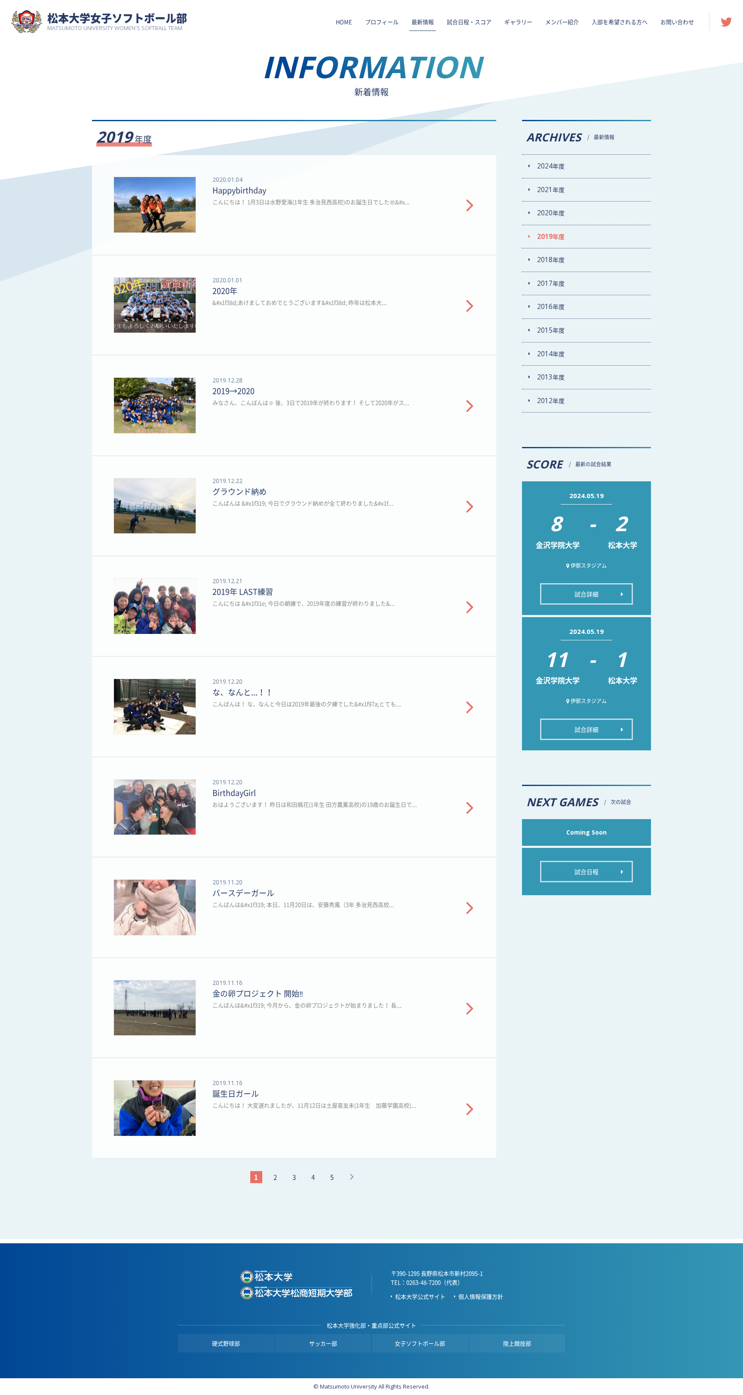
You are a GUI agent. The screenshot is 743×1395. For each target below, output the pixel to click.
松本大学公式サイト (420, 1296)
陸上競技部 (517, 1343)
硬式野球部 (226, 1343)
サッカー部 (323, 1343)
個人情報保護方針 (480, 1296)
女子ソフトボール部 (420, 1343)
